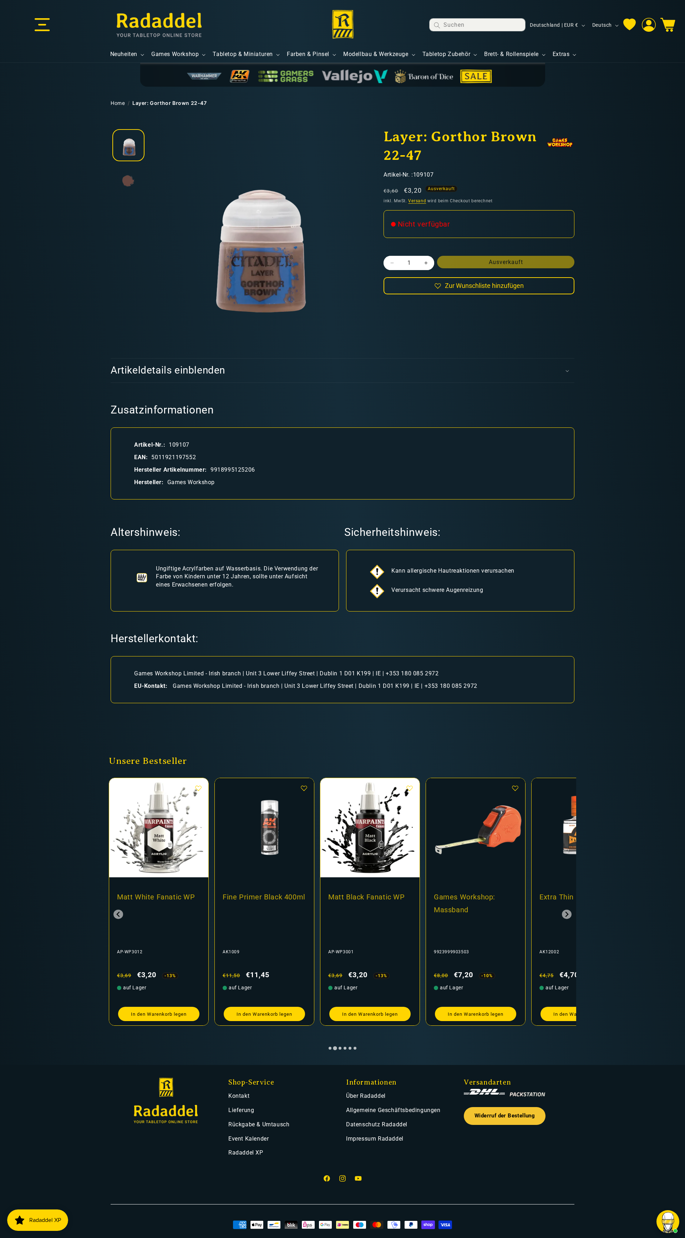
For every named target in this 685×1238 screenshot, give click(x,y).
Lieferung (241, 1110)
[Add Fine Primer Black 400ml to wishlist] (198, 788)
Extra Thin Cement (465, 897)
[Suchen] (437, 25)
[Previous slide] (118, 914)
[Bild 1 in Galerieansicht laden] (128, 145)
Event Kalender (248, 1138)
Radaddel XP (245, 1152)
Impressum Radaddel (375, 1138)
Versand (417, 200)
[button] (42, 25)
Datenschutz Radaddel (376, 1124)
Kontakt (238, 1095)
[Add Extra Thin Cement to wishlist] (515, 788)
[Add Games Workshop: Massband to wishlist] (409, 788)
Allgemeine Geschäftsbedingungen (393, 1110)
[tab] (330, 1048)
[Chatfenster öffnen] (667, 1221)
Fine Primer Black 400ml (158, 897)
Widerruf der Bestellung (505, 1116)
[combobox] (477, 25)
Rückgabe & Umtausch (258, 1124)
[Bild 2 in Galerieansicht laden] (128, 181)
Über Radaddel (366, 1095)
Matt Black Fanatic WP (261, 897)
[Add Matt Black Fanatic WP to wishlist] (304, 788)
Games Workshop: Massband (359, 903)
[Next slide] (567, 914)
